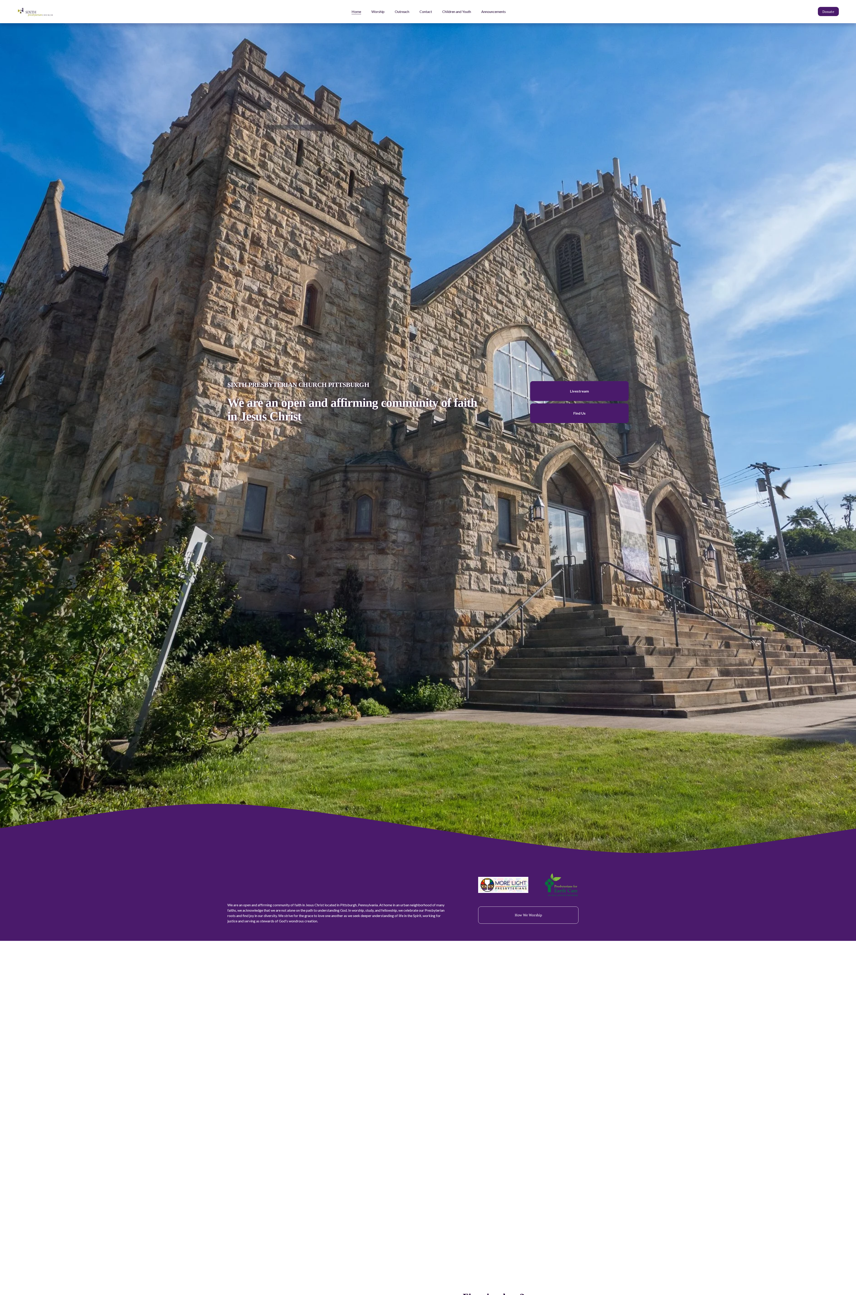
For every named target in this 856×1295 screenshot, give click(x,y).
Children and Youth (456, 11)
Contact (426, 11)
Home (356, 11)
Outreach (402, 11)
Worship (378, 11)
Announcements (493, 11)
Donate (828, 11)
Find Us (579, 413)
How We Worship (528, 915)
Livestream (579, 391)
